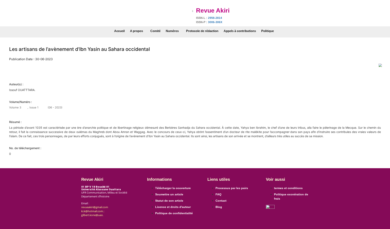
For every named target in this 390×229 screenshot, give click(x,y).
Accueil (119, 31)
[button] (137, 30)
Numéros (172, 31)
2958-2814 (215, 17)
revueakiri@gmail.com (94, 207)
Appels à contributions (240, 31)
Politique (267, 31)
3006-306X (215, 22)
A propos (136, 31)
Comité (155, 31)
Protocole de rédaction (202, 31)
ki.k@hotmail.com (92, 211)
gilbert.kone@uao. (92, 215)
